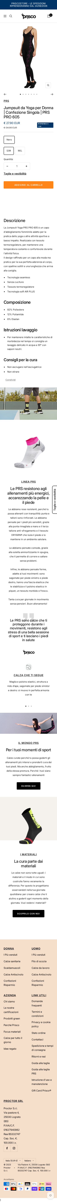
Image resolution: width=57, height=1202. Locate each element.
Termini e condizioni (37, 1013)
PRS (6, 100)
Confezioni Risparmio (10, 982)
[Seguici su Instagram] (13, 1148)
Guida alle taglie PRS (41, 1071)
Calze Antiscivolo (13, 974)
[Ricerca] (10, 16)
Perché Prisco (11, 1025)
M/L (20, 150)
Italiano (27, 1160)
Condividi (10, 379)
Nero (9, 139)
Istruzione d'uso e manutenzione (42, 1081)
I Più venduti (10, 954)
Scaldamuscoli (12, 967)
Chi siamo (9, 1001)
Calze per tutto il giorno (13, 1040)
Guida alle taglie (41, 1063)
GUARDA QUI (28, 786)
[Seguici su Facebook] (7, 1148)
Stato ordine (38, 1032)
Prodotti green (12, 1018)
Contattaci (37, 1039)
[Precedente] (5, 94)
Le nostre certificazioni (11, 1009)
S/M (9, 150)
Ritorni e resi (39, 1056)
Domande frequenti (37, 1003)
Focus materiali (12, 1031)
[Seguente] (52, 94)
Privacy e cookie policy (41, 1024)
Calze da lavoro (41, 967)
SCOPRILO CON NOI (28, 913)
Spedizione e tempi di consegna (42, 1047)
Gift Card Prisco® (41, 1090)
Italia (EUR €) (12, 1160)
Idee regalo (10, 1048)
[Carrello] (48, 16)
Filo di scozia (39, 961)
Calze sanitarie (12, 961)
